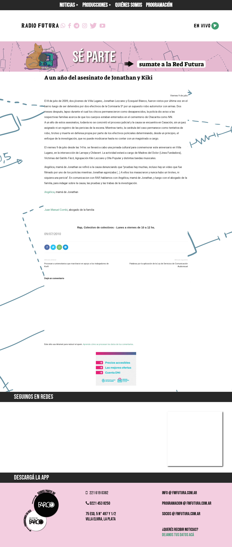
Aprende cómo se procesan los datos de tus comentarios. (108, 344)
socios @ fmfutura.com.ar (181, 513)
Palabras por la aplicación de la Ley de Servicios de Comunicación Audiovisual (159, 265)
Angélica (49, 192)
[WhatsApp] (62, 26)
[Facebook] (69, 26)
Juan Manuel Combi (56, 209)
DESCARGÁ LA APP (31, 477)
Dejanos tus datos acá (178, 534)
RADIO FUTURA (40, 26)
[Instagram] (84, 26)
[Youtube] (102, 26)
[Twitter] (93, 26)
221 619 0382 (98, 493)
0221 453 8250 (99, 503)
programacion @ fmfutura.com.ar (186, 503)
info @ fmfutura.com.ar (179, 493)
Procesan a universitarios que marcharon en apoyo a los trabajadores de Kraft (76, 265)
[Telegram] (76, 26)
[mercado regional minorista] (116, 385)
